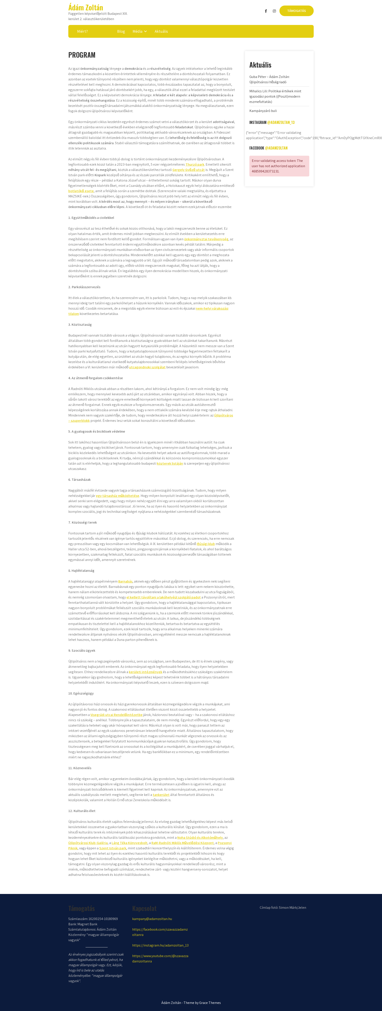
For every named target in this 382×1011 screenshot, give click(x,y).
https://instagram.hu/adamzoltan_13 (160, 945)
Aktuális (161, 31)
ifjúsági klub (206, 543)
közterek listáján (170, 463)
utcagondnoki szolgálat (147, 367)
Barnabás (125, 581)
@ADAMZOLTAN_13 (281, 122)
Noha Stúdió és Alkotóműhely (200, 837)
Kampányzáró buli (263, 110)
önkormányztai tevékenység (206, 239)
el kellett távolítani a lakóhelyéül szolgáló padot (163, 597)
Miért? (82, 31)
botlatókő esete (81, 191)
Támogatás (296, 10)
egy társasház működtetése (117, 495)
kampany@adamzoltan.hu (152, 918)
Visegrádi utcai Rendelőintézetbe (116, 714)
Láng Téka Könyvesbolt (129, 843)
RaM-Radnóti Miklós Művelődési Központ (182, 843)
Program (102, 31)
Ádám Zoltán (85, 7)
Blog (121, 31)
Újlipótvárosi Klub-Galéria (88, 843)
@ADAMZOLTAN (276, 148)
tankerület (161, 794)
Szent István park (112, 848)
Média (137, 31)
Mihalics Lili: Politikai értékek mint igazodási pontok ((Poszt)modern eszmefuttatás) (275, 96)
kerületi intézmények (145, 672)
